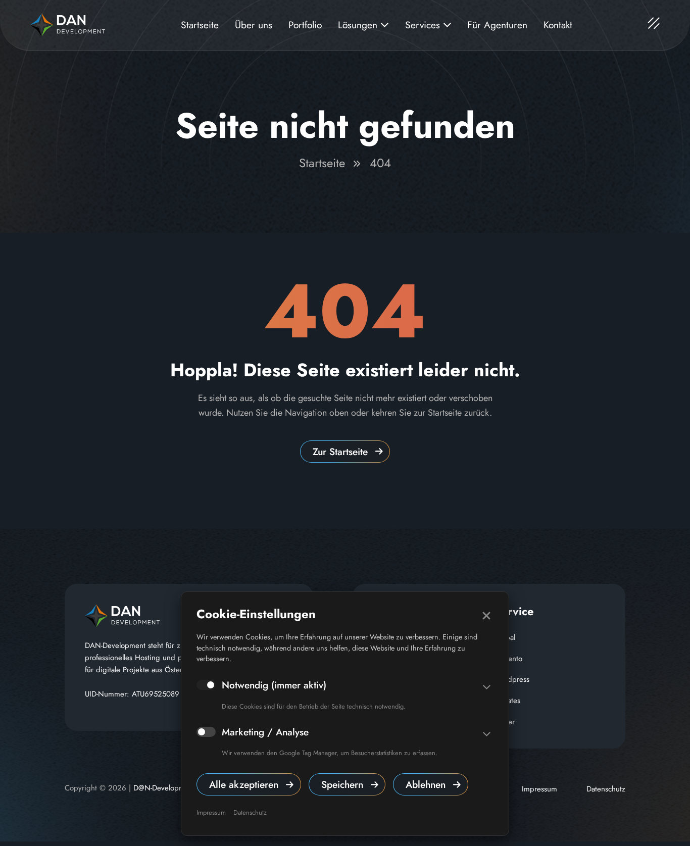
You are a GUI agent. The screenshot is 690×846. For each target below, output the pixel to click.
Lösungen (359, 25)
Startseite (200, 25)
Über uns (253, 25)
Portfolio (305, 25)
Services (424, 25)
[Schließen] (486, 615)
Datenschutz (250, 812)
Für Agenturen (497, 25)
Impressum (211, 812)
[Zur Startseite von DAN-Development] (68, 24)
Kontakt (558, 25)
